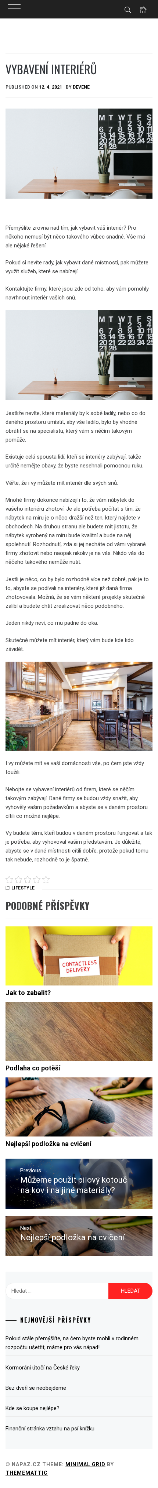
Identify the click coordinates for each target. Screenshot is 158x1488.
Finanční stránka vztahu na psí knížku (50, 1428)
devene (81, 87)
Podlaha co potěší (33, 1068)
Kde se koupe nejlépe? (33, 1408)
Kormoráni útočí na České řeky (43, 1367)
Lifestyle (23, 888)
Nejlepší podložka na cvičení (48, 1144)
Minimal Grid (85, 1464)
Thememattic (27, 1473)
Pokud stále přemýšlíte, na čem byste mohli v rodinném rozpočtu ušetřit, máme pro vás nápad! (72, 1343)
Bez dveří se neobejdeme (36, 1388)
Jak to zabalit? (28, 993)
